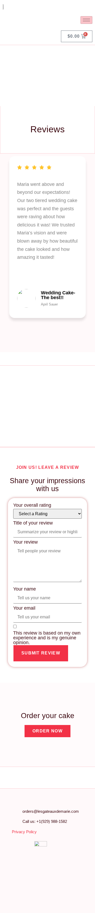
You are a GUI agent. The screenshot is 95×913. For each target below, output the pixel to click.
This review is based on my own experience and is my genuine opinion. (46, 638)
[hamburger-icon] (86, 20)
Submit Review (40, 653)
